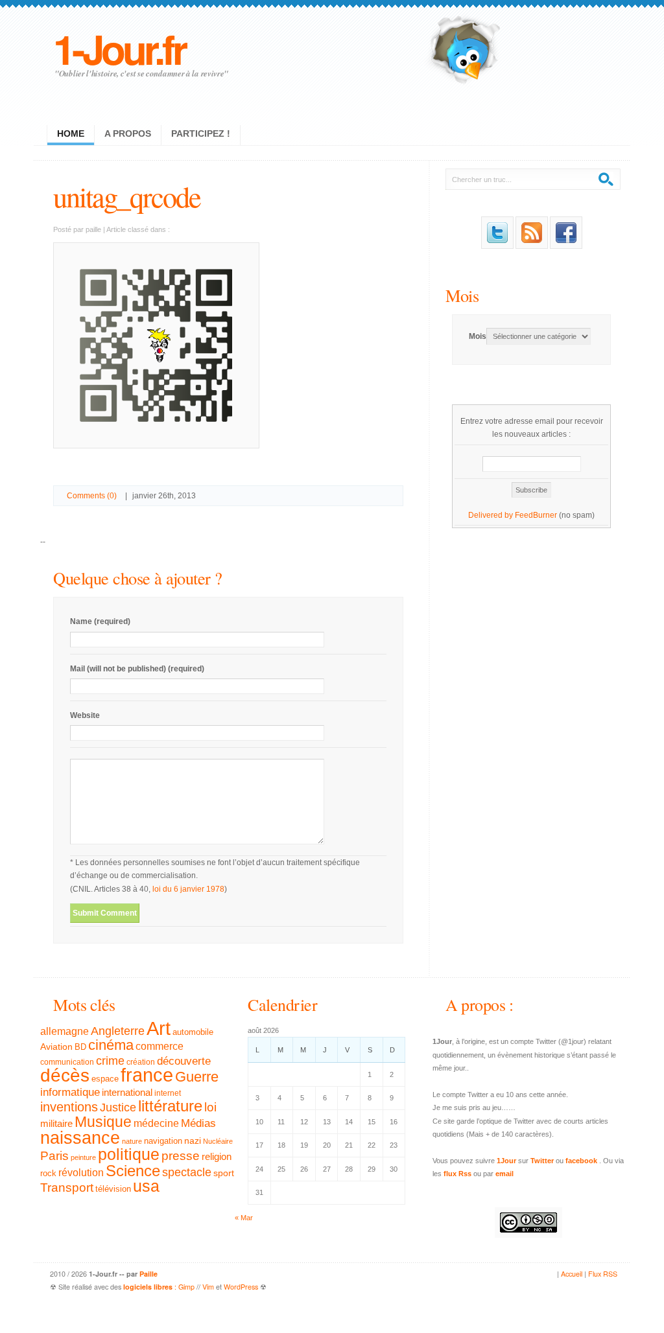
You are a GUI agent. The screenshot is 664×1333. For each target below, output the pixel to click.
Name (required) (100, 621)
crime (110, 1060)
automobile (192, 1032)
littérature (170, 1106)
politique (129, 1154)
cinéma (111, 1045)
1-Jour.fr (119, 48)
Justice (118, 1107)
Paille (148, 1274)
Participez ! (200, 133)
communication (67, 1062)
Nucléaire (218, 1141)
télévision (113, 1189)
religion (216, 1156)
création (140, 1062)
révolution (81, 1172)
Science (133, 1170)
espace (105, 1079)
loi (210, 1107)
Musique (103, 1121)
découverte (184, 1061)
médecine (156, 1123)
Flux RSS (602, 1274)
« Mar (244, 1218)
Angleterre (118, 1031)
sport (223, 1173)
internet (167, 1093)
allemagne (64, 1031)
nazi (192, 1141)
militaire (56, 1123)
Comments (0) (92, 495)
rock (48, 1173)
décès (64, 1075)
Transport (66, 1187)
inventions (69, 1107)
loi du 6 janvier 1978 (188, 889)
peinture (83, 1157)
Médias (198, 1123)
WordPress (241, 1287)
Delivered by (491, 515)
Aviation (56, 1046)
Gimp (186, 1287)
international (127, 1092)
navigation (163, 1141)
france (147, 1075)
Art (159, 1028)
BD (80, 1047)
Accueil (571, 1274)
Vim (208, 1287)
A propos (127, 133)
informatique (70, 1092)
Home (70, 133)
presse (180, 1156)
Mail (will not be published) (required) (137, 668)
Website (85, 715)
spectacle (186, 1172)
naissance (80, 1138)
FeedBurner (536, 515)
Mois (462, 295)
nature (132, 1141)
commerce (160, 1046)
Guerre (197, 1077)
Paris (54, 1156)
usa (146, 1186)
